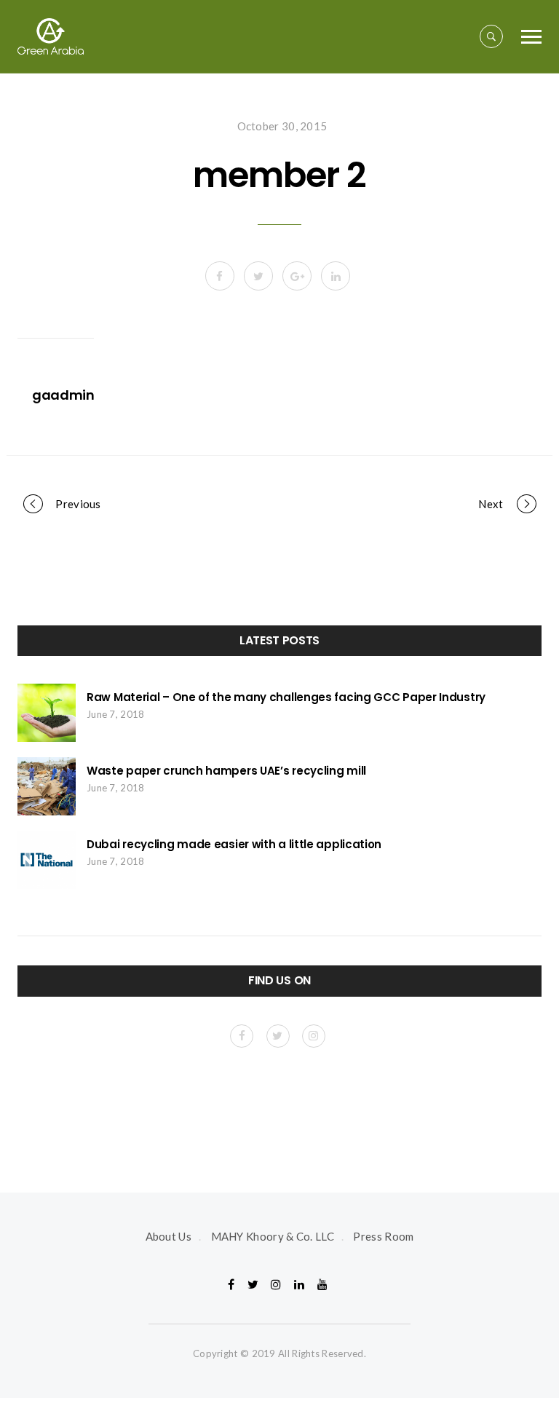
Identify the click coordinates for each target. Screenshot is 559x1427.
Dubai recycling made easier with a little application (234, 844)
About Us (168, 1236)
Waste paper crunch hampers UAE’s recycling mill (226, 770)
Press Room (383, 1236)
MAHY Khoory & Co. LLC (272, 1236)
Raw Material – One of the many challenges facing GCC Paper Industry (286, 697)
